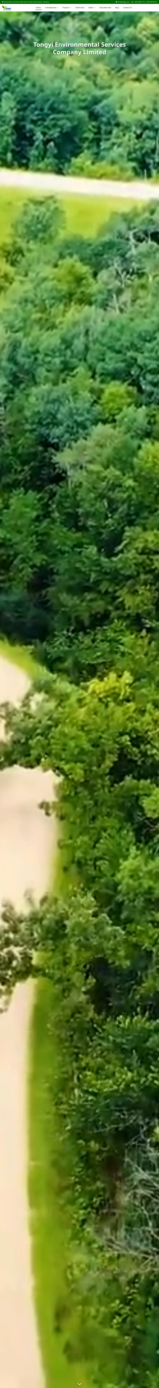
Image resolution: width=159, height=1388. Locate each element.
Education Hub (105, 8)
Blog (117, 8)
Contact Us (127, 8)
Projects (66, 8)
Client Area (79, 8)
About (90, 8)
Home (38, 8)
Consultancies (50, 8)
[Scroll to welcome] (79, 1383)
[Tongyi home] (6, 8)
